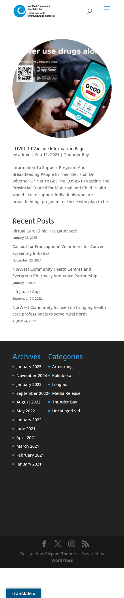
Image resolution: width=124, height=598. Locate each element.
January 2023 (29, 384)
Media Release (66, 393)
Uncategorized (66, 411)
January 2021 (29, 464)
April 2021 (26, 437)
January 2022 (29, 419)
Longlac (59, 384)
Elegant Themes (61, 553)
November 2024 (31, 375)
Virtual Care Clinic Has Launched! (44, 231)
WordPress (62, 560)
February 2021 (30, 455)
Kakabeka (61, 375)
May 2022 (25, 411)
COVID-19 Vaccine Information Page (48, 148)
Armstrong (62, 366)
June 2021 (25, 428)
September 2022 (32, 393)
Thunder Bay (76, 154)
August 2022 (28, 402)
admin (24, 154)
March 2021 (27, 446)
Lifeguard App (26, 291)
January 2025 (29, 366)
